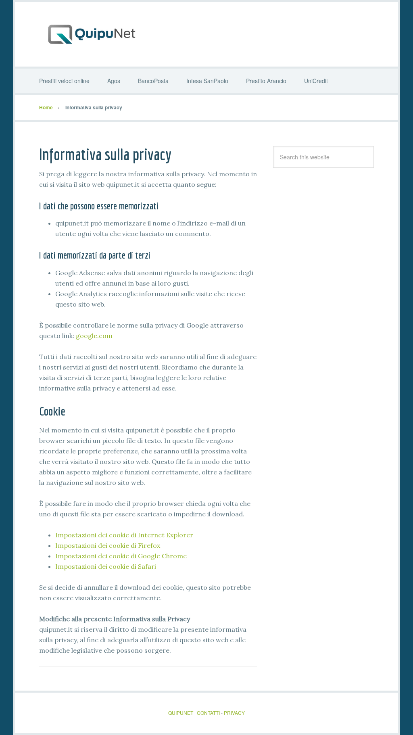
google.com (94, 336)
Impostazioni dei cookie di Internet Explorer (124, 535)
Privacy (234, 712)
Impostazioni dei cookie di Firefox (107, 545)
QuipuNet (206, 34)
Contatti (208, 712)
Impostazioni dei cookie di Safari (105, 566)
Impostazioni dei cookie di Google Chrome (121, 556)
